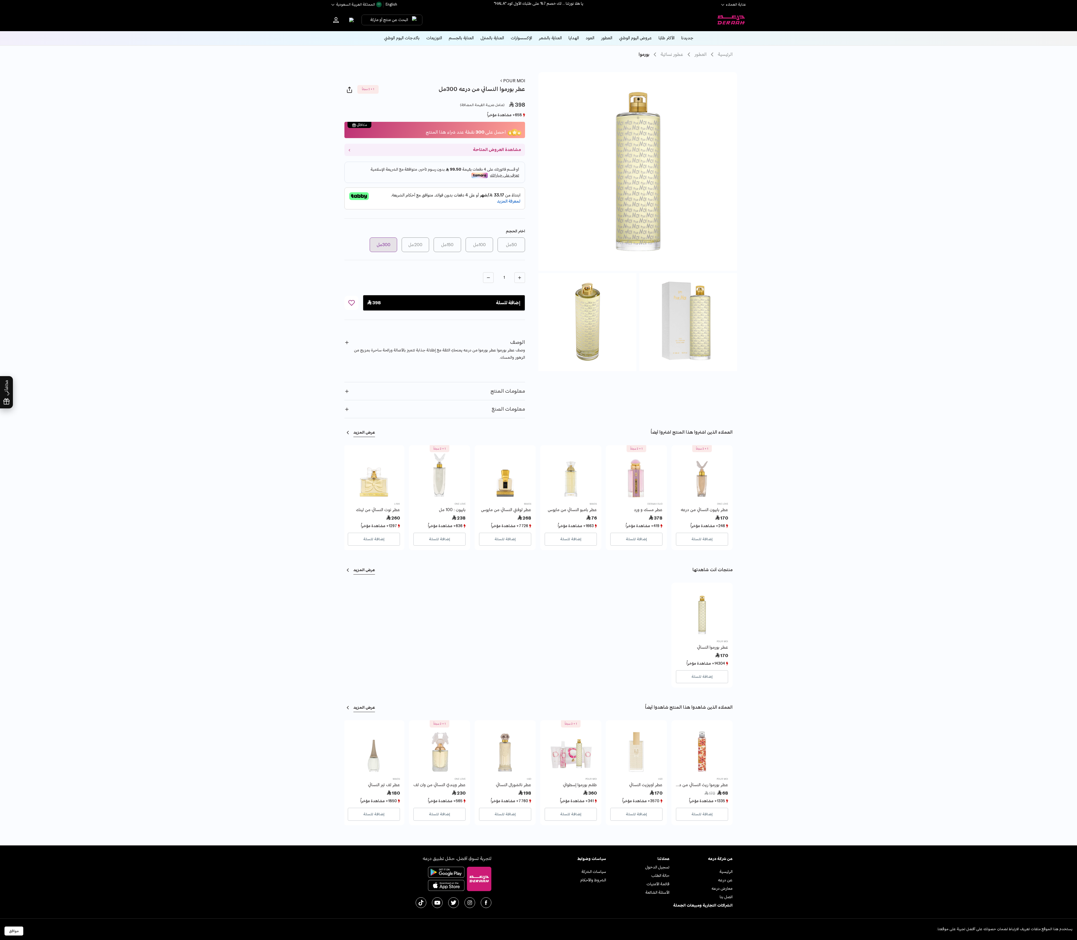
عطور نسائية (672, 54)
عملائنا (663, 859)
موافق (14, 931)
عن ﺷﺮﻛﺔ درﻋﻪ (720, 859)
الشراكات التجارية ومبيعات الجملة (703, 905)
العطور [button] (606, 38)
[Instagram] (469, 902)
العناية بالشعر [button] (550, 38)
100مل (479, 244)
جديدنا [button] (687, 38)
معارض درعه (722, 888)
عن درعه (725, 880)
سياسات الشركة (593, 871)
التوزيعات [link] (434, 38)
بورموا (644, 54)
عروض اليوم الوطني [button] (635, 38)
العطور (700, 54)
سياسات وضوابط (591, 859)
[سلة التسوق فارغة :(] (350, 20)
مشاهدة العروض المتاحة (497, 149)
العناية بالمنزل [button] (492, 38)
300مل (383, 244)
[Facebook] (486, 902)
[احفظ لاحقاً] (351, 303)
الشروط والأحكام (593, 880)
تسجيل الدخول (657, 867)
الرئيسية (725, 54)
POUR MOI (513, 80)
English (391, 4)
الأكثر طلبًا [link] (667, 38)
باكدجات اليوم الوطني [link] (402, 38)
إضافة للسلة (702, 539)
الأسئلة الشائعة (657, 892)
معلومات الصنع (508, 409)
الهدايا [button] (574, 38)
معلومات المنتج (508, 391)
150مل (447, 244)
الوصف (517, 342)
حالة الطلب (660, 875)
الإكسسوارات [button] (521, 38)
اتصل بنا (726, 897)
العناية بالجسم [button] (461, 38)
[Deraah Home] (731, 20)
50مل (511, 244)
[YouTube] (437, 902)
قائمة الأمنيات (657, 884)
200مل (415, 244)
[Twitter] (453, 902)
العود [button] (590, 38)
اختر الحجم (515, 231)
